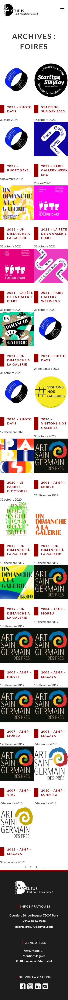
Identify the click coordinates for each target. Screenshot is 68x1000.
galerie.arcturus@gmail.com (34, 926)
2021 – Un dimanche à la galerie (18, 360)
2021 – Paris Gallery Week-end (52, 297)
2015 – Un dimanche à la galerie (18, 550)
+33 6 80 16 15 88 (34, 921)
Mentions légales (34, 956)
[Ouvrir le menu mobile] (62, 9)
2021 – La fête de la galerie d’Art (54, 233)
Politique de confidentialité (34, 961)
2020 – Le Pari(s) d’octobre (17, 487)
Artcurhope (32, 950)
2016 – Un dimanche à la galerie (18, 233)
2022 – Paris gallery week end (54, 170)
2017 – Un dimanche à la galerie (52, 550)
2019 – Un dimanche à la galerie (18, 613)
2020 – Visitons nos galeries (53, 423)
